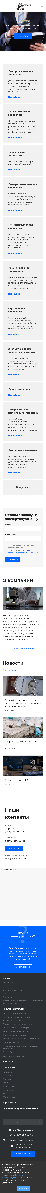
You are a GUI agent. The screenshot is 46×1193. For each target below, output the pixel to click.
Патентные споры (11, 1042)
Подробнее (23, 36)
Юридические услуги (12, 990)
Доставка (7, 993)
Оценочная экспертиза (13, 1056)
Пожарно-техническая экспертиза (18, 1024)
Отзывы (6, 1083)
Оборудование (10, 1097)
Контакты (8, 1061)
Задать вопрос (23, 967)
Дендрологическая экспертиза (17, 1013)
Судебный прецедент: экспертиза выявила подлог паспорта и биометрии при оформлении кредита (23, 703)
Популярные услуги (13, 1009)
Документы (8, 1090)
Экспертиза (8, 983)
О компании (9, 1067)
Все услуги (8, 978)
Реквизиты (8, 1072)
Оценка (6, 986)
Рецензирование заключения (16, 1031)
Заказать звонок (14, 848)
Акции (5, 1093)
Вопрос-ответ (9, 1086)
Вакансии (7, 1079)
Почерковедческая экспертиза (17, 1028)
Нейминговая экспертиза (14, 1020)
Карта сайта (9, 1103)
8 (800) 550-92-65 (15, 840)
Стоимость (7, 997)
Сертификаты (9, 1075)
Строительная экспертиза (14, 1035)
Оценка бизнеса (10, 1052)
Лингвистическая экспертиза (16, 1017)
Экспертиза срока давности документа (21, 1039)
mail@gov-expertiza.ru (18, 858)
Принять (23, 1188)
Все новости (9, 670)
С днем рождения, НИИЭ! (16, 780)
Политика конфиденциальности (20, 1109)
